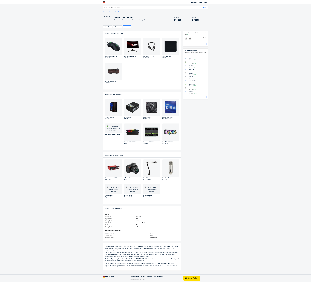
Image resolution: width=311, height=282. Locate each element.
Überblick (107, 27)
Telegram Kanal (159, 276)
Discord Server (134, 276)
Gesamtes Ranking (195, 44)
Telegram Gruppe (146, 276)
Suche (204, 7)
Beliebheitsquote (191, 51)
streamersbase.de (111, 2)
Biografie (117, 27)
